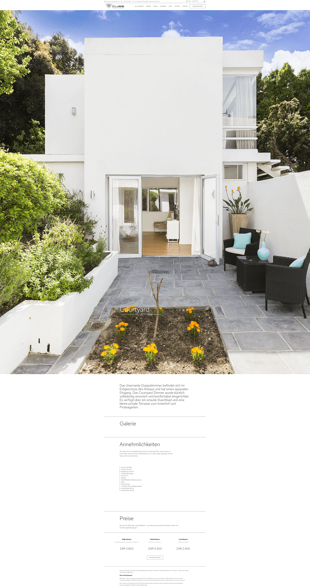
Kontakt (185, 6)
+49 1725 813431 (127, 1)
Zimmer (148, 6)
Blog (170, 6)
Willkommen (139, 6)
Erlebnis (163, 6)
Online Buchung (197, 6)
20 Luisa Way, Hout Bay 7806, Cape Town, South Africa (147, 1)
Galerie (177, 6)
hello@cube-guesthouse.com (112, 1)
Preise (155, 6)
